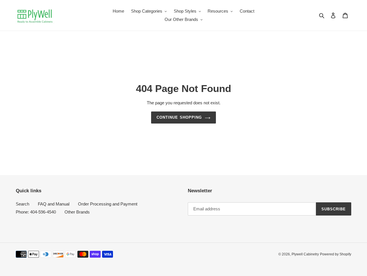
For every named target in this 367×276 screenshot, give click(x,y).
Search (22, 203)
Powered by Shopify (335, 254)
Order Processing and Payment (107, 203)
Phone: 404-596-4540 (36, 212)
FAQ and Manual (53, 203)
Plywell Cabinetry (305, 254)
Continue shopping (179, 117)
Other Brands (77, 212)
